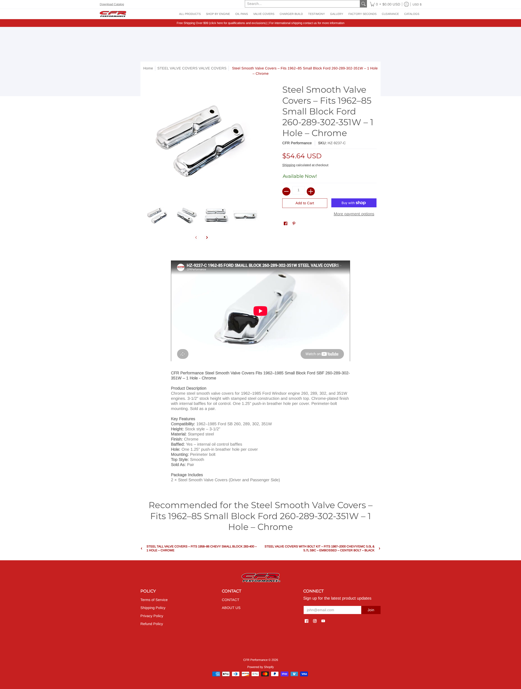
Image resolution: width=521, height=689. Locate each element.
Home (148, 68)
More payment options (354, 214)
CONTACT (230, 600)
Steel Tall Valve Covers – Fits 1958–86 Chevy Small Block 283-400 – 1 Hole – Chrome (202, 548)
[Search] (363, 4)
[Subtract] (286, 191)
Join (371, 610)
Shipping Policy (152, 608)
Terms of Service (154, 600)
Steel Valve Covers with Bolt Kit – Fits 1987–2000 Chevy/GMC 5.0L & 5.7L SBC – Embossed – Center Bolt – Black (319, 548)
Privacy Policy (151, 616)
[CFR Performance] (113, 14)
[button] (385, 4)
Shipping (288, 165)
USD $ (417, 4)
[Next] (206, 237)
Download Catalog (112, 4)
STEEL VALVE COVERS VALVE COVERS (192, 68)
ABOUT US (231, 608)
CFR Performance (297, 143)
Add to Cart (305, 203)
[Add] (311, 191)
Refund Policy (151, 624)
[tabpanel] (260, 368)
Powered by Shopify (260, 667)
